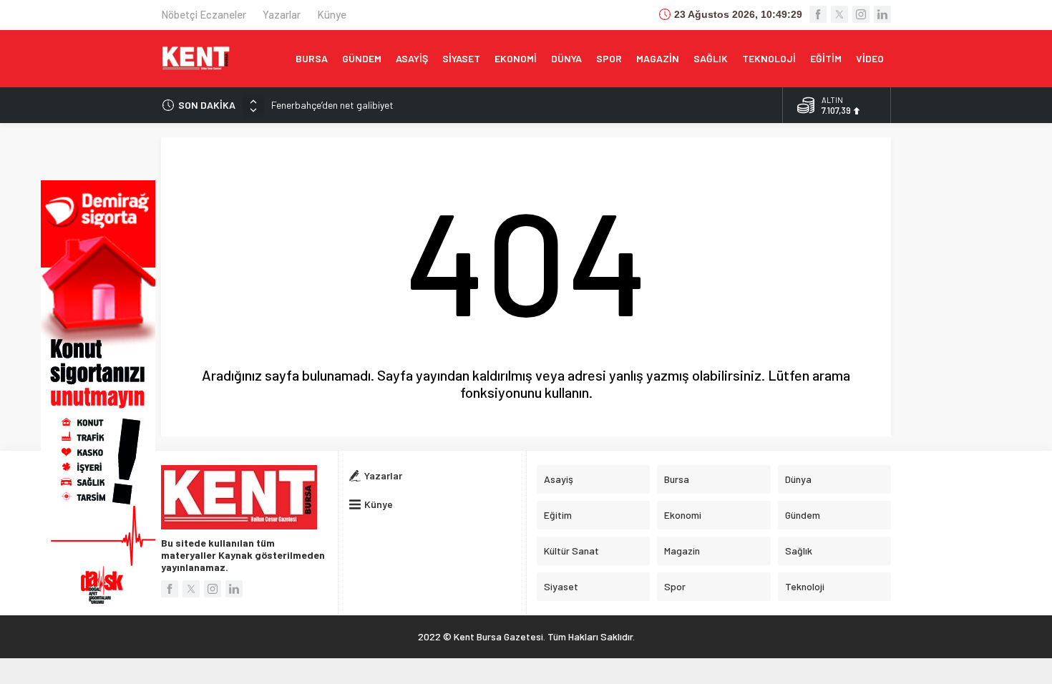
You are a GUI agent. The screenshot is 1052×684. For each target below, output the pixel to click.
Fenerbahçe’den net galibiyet (332, 105)
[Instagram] (861, 14)
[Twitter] (839, 14)
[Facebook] (818, 14)
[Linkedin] (882, 14)
